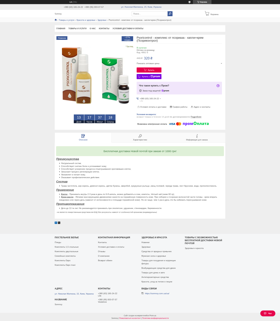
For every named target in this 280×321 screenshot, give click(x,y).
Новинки (145, 242)
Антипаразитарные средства (155, 277)
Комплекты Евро (62, 260)
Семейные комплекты (65, 256)
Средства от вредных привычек (156, 251)
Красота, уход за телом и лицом (156, 281)
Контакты (104, 28)
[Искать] (170, 13)
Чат (270, 313)
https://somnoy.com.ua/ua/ (157, 293)
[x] (59, 223)
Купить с (146, 76)
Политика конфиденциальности (155, 318)
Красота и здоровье (86, 20)
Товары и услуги (66, 20)
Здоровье (101, 20)
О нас (93, 28)
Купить (151, 70)
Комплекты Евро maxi (65, 265)
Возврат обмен (105, 260)
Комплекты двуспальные (66, 251)
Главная (60, 28)
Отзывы (101, 251)
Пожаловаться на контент (130, 318)
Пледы (58, 242)
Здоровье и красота (194, 248)
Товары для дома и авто (153, 272)
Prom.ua (152, 316)
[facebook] (56, 223)
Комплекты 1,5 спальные (67, 247)
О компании (104, 256)
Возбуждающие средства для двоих (158, 268)
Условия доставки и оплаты (128, 28)
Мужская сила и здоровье (153, 256)
